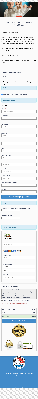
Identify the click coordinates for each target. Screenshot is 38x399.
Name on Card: (7, 242)
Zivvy (21, 387)
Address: (4, 133)
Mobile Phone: (5, 175)
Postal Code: (5, 162)
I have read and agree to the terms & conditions (16, 300)
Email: (3, 108)
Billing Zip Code (8, 275)
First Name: (5, 115)
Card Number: (7, 255)
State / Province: (6, 155)
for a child (15, 94)
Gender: (3, 189)
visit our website (19, 376)
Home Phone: (5, 169)
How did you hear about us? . (10, 182)
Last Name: (5, 124)
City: (3, 148)
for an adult (23, 94)
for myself (6, 94)
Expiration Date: (8, 264)
